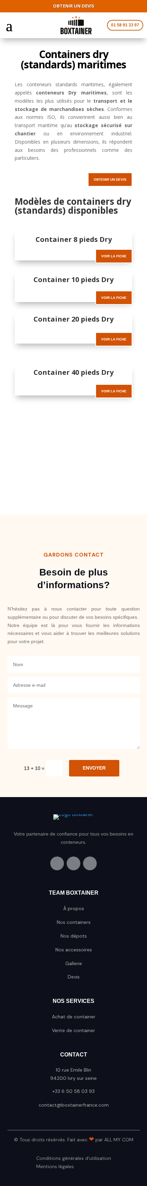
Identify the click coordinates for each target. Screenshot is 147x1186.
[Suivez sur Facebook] (57, 863)
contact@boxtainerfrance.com (74, 1105)
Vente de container (73, 1030)
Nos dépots (74, 936)
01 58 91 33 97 (125, 25)
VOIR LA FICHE (113, 256)
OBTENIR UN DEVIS (110, 179)
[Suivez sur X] (73, 863)
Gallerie (73, 963)
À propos (73, 908)
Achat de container (73, 1017)
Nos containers (74, 922)
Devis (74, 977)
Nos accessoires (73, 950)
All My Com (118, 1140)
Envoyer (94, 768)
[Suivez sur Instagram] (90, 863)
